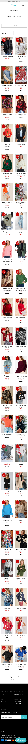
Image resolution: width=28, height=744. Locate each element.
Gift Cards (3, 701)
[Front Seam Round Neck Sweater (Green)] (21, 278)
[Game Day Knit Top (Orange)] (7, 192)
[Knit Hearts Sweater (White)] (21, 453)
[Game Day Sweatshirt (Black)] (21, 395)
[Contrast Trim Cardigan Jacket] (21, 133)
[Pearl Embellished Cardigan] (21, 509)
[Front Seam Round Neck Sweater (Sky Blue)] (7, 509)
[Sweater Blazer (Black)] (7, 46)
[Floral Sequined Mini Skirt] (7, 104)
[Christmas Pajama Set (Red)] (21, 75)
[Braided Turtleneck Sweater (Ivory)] (21, 163)
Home (11, 10)
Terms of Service (18, 703)
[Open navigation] (4, 5)
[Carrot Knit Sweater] (7, 424)
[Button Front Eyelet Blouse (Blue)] (21, 654)
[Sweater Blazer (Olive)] (21, 249)
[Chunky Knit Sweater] (7, 307)
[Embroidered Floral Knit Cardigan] (7, 336)
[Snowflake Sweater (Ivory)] (21, 46)
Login (2, 699)
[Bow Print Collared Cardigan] (21, 307)
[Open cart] (25, 5)
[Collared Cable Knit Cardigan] (7, 654)
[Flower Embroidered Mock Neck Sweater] (21, 597)
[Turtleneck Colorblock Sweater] (7, 75)
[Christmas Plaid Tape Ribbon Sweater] (7, 278)
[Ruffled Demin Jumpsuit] (21, 221)
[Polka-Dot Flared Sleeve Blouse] (7, 568)
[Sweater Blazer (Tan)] (21, 481)
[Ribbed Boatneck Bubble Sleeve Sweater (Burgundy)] (21, 365)
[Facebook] (1, 731)
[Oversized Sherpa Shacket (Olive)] (21, 568)
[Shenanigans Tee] (7, 453)
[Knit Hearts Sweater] (7, 481)
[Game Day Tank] (21, 625)
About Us (3, 694)
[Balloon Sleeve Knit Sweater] (21, 336)
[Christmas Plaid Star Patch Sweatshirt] (7, 163)
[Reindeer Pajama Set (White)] (21, 192)
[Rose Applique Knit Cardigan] (21, 539)
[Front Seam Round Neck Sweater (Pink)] (7, 249)
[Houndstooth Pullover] (21, 104)
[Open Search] (23, 5)
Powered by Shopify (16, 737)
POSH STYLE (13, 735)
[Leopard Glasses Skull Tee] (7, 221)
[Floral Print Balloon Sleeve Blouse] (7, 597)
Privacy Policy (17, 701)
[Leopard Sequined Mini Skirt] (7, 395)
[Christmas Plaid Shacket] (7, 539)
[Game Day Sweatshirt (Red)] (7, 625)
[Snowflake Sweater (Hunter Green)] (21, 424)
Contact (3, 697)
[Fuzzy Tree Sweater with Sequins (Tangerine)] (7, 133)
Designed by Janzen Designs (6, 737)
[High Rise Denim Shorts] (7, 365)
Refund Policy (17, 699)
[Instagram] (4, 731)
